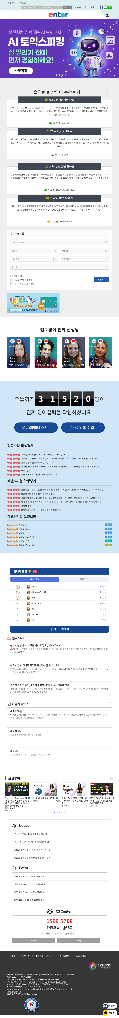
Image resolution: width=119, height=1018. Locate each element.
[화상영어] (58, 14)
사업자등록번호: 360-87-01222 (52, 974)
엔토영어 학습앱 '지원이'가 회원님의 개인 (32, 850)
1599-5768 (59, 921)
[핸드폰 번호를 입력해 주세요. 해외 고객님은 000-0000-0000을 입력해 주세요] (59, 267)
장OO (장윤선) (25, 533)
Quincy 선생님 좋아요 (61, 166)
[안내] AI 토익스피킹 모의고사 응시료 (30, 834)
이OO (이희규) (26, 541)
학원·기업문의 (63, 956)
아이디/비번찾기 (81, 7)
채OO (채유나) (25, 525)
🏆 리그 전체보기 (59, 629)
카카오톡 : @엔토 (59, 927)
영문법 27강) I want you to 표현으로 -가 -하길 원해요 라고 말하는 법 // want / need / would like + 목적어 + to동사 (92, 802)
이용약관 (25, 956)
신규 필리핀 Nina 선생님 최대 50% (29, 876)
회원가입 (94, 7)
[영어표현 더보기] (110, 703)
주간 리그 (34, 579)
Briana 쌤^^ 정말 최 (61, 198)
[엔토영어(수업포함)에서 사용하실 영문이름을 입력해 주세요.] (85, 251)
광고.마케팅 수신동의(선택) (24, 284)
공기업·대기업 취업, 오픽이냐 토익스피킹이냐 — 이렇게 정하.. (40, 685)
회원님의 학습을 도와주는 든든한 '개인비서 (33, 857)
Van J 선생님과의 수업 (61, 99)
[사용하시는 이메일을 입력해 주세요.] (59, 242)
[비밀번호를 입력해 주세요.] (34, 259)
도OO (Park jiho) (26, 545)
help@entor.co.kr (54, 979)
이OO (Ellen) (24, 529)
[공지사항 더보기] (105, 825)
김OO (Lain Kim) (26, 537)
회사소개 (11, 956)
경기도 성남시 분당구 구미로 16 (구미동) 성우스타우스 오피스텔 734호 (36, 982)
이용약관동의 (19, 276)
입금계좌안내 (82, 956)
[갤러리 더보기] (112, 778)
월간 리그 (84, 579)
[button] (54, 366)
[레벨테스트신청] (36, 427)
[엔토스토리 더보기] (110, 638)
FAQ (79, 940)
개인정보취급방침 (43, 956)
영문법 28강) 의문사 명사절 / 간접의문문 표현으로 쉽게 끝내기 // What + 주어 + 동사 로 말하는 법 (64, 801)
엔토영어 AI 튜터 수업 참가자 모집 (29, 900)
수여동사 (15, 711)
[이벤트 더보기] (105, 867)
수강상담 (33, 940)
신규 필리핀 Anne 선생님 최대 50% (29, 892)
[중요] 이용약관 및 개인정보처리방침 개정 (32, 842)
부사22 (15, 731)
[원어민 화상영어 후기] (109, 92)
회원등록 (101, 279)
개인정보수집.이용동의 (23, 280)
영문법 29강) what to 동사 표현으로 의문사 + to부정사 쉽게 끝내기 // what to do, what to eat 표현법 (36, 802)
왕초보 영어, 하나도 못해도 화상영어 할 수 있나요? (34, 665)
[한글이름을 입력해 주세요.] (34, 251)
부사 (13, 751)
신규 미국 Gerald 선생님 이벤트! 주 (29, 884)
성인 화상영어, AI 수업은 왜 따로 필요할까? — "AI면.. (36, 645)
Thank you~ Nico (61, 131)
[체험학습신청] (83, 427)
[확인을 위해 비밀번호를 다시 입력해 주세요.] (85, 259)
